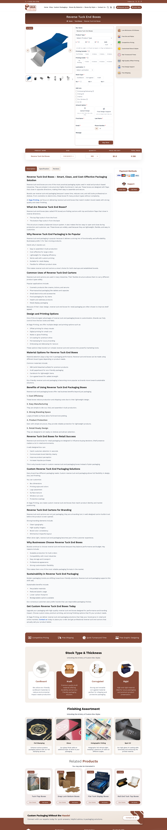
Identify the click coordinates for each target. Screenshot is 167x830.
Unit (105, 42)
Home (46, 7)
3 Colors (102, 54)
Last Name (99, 118)
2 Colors (94, 54)
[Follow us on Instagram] (138, 1)
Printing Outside (86, 51)
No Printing (79, 54)
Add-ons (78, 88)
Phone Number (100, 125)
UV (79, 102)
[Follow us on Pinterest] (141, 1)
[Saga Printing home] (30, 7)
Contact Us (102, 7)
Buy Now (105, 142)
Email (78, 125)
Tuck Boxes (78, 21)
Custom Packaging (60, 7)
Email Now (122, 189)
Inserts (80, 96)
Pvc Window (83, 99)
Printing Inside (85, 58)
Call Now (134, 189)
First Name (80, 118)
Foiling (81, 94)
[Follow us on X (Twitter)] (136, 1)
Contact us (43, 619)
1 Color (87, 54)
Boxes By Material (75, 7)
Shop (51, 7)
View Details (32, 802)
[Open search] (108, 7)
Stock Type (80, 74)
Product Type (81, 35)
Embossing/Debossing (86, 91)
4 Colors (109, 54)
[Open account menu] (114, 7)
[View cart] (111, 7)
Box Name (79, 28)
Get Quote (45, 802)
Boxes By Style (90, 7)
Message (78, 132)
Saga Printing (34, 200)
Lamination (84, 67)
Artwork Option (81, 105)
